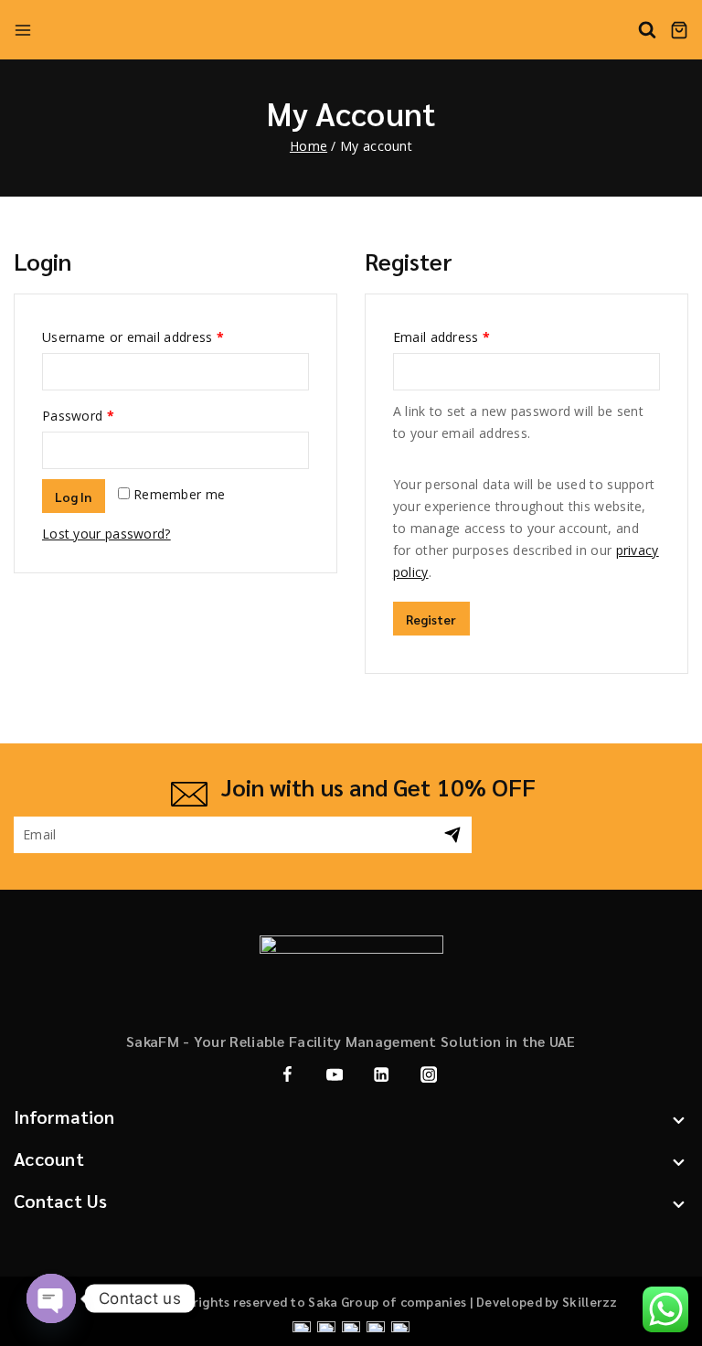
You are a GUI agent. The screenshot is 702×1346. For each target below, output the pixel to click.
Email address (442, 337)
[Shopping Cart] (679, 30)
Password (78, 415)
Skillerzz (590, 1301)
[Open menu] (23, 30)
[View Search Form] (647, 30)
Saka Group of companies (388, 1301)
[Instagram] (428, 1074)
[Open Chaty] (51, 1298)
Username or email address (133, 337)
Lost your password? (106, 533)
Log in (73, 496)
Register (431, 619)
